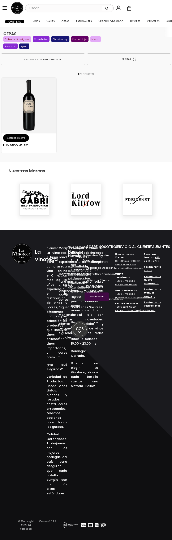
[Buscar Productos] (107, 8)
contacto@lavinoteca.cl (129, 268)
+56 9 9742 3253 (125, 281)
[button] (118, 8)
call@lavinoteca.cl (126, 284)
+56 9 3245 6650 (125, 306)
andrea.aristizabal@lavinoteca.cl (135, 297)
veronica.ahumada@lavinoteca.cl (135, 310)
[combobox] (69, 8)
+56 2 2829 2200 (125, 264)
